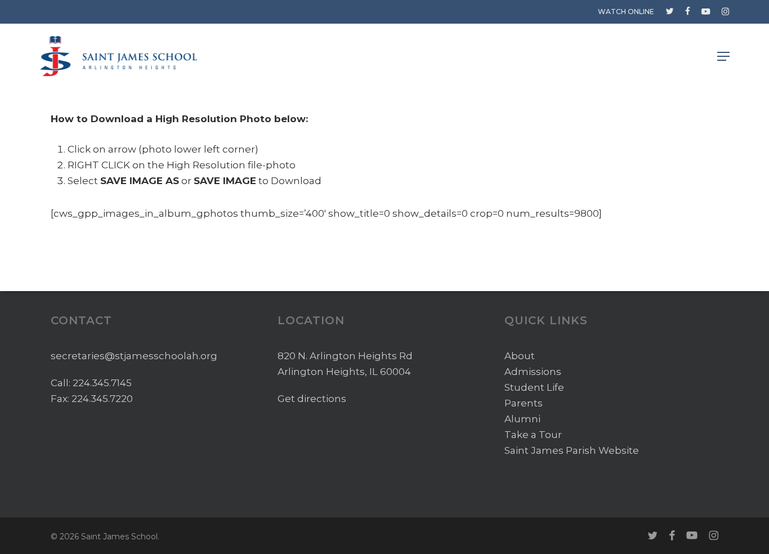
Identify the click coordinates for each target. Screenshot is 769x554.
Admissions (532, 371)
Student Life (534, 387)
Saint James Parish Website (571, 450)
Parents (523, 403)
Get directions (312, 398)
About (519, 355)
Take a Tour (533, 434)
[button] (723, 56)
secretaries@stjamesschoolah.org (134, 355)
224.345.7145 (102, 382)
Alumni (522, 419)
